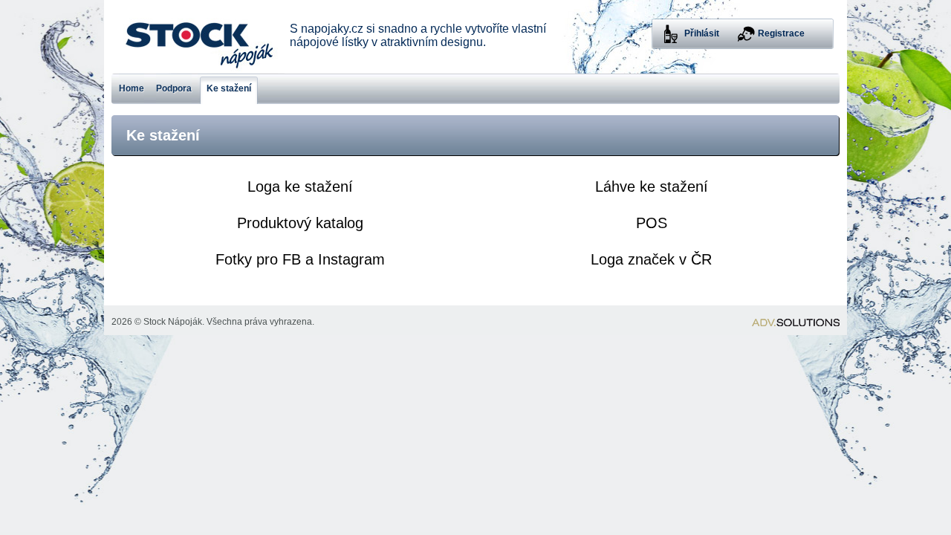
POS (651, 223)
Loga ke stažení (300, 186)
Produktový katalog (300, 223)
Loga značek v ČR (651, 259)
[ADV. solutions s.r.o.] (796, 322)
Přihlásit (701, 33)
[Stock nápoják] (198, 37)
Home (131, 88)
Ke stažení (229, 88)
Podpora (174, 88)
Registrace (781, 33)
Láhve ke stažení (651, 186)
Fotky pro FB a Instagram (300, 259)
